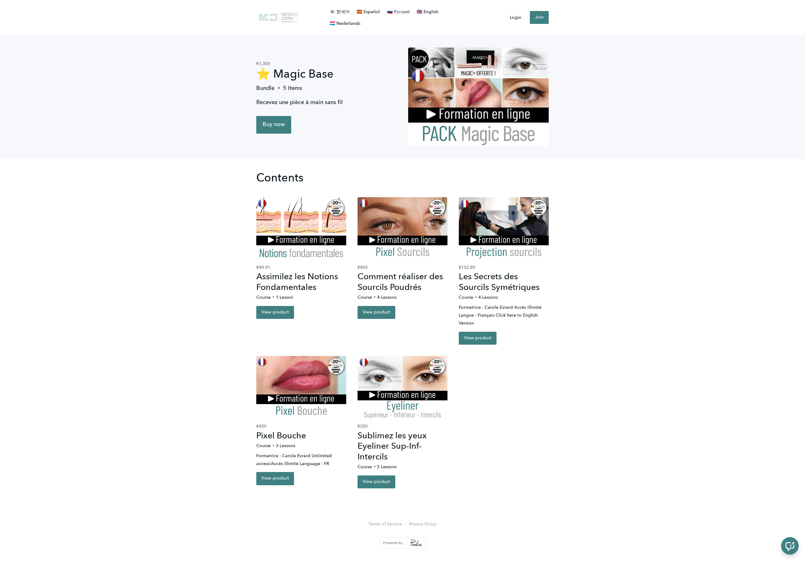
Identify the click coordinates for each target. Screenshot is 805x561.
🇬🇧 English (427, 12)
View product (275, 312)
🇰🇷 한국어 (340, 12)
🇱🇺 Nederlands (345, 23)
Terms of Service (385, 524)
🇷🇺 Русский (398, 12)
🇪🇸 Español (368, 12)
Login (515, 17)
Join (539, 17)
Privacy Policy (422, 524)
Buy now (274, 124)
